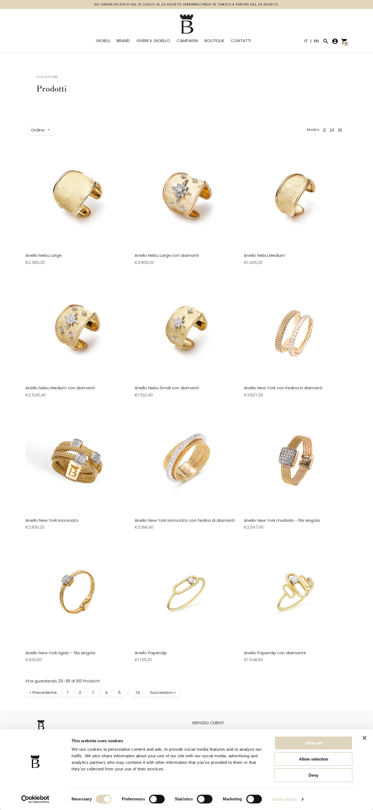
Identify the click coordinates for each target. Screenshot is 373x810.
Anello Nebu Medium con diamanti (60, 388)
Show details (284, 799)
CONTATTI (241, 40)
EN (316, 41)
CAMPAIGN (187, 40)
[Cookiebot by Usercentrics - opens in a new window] (35, 799)
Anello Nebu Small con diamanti (167, 388)
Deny (313, 775)
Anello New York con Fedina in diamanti (283, 388)
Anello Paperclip (151, 653)
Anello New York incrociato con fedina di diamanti (185, 520)
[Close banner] (364, 738)
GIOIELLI (103, 40)
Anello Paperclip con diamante (275, 653)
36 (340, 129)
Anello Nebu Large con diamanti (167, 255)
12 (324, 129)
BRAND (123, 40)
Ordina (38, 130)
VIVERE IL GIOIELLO (153, 40)
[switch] (157, 799)
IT (306, 41)
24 (332, 129)
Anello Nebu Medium (264, 255)
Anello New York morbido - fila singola (282, 520)
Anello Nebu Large (43, 255)
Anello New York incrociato (52, 520)
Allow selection (313, 759)
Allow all (313, 743)
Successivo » (163, 692)
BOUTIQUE (214, 40)
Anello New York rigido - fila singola (60, 653)
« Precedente (43, 692)
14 (138, 692)
